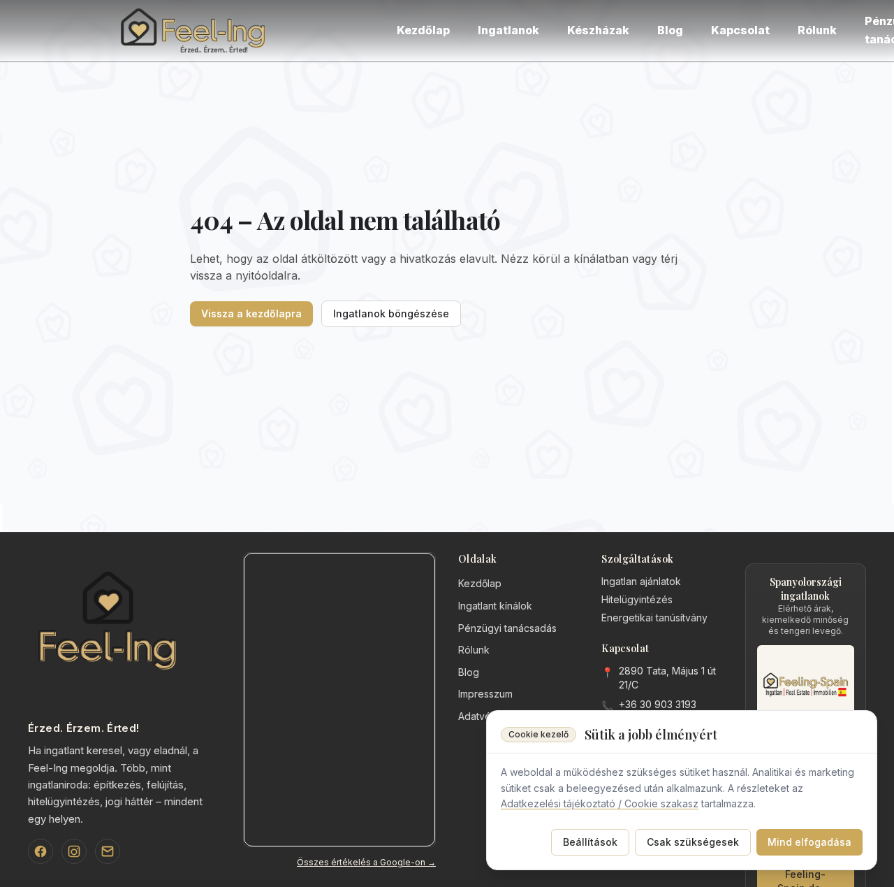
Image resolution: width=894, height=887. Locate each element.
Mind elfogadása (809, 842)
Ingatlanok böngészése (391, 313)
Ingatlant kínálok (495, 606)
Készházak (598, 30)
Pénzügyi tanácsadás (507, 628)
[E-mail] (107, 851)
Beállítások (590, 842)
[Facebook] (40, 851)
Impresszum (485, 694)
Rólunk (817, 30)
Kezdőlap (423, 30)
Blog (670, 30)
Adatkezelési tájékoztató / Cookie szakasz (599, 803)
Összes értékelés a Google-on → (366, 862)
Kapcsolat (740, 30)
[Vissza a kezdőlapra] (195, 30)
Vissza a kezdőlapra (251, 313)
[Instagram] (74, 851)
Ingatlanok (508, 30)
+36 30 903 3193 (657, 704)
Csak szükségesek (693, 842)
